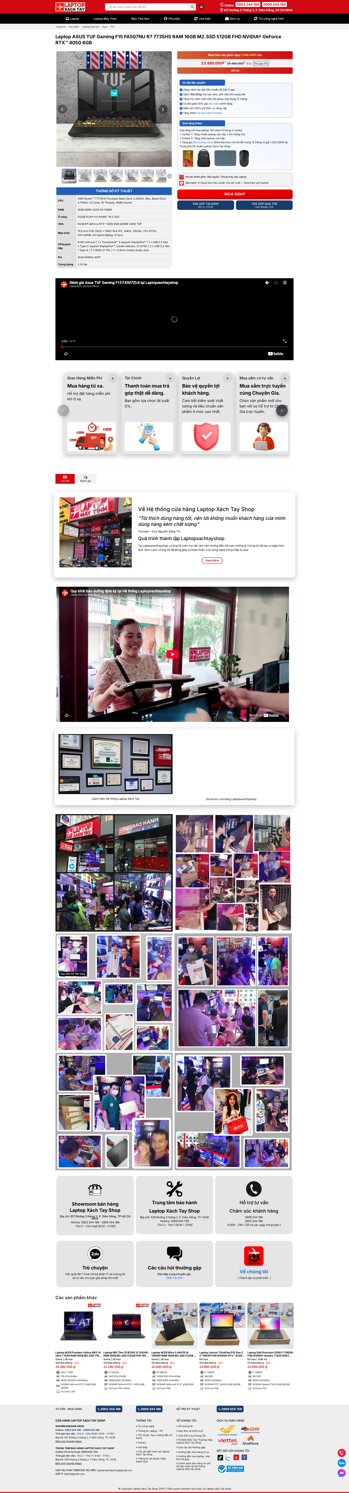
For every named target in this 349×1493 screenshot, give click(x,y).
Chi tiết (65, 480)
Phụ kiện (174, 18)
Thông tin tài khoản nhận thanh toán (151, 1460)
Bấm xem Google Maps (68, 1441)
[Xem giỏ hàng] (201, 6)
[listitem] (69, 176)
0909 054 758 (231, 1409)
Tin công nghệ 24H (271, 18)
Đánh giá (85, 480)
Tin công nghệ (146, 1426)
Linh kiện (205, 18)
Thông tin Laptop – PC (150, 1431)
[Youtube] (236, 1457)
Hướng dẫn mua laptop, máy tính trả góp (193, 1458)
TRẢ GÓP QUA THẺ (264, 205)
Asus (104, 26)
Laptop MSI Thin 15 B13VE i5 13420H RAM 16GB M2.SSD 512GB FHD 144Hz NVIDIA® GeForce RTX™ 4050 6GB (126, 1354)
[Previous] (64, 1339)
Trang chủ (60, 26)
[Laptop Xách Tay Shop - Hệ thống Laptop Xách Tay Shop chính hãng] (70, 6)
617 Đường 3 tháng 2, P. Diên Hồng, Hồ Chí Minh (258, 10)
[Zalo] (228, 1457)
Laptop (74, 18)
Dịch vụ (235, 18)
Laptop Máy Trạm (105, 18)
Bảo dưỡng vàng (203, 142)
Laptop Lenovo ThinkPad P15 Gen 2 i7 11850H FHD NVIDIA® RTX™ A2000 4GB (221, 1354)
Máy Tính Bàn (140, 18)
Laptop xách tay (90, 26)
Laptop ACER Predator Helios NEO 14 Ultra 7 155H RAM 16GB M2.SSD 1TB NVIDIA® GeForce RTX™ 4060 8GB (78, 1354)
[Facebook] (244, 1457)
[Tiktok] (220, 1457)
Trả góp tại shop (205, 205)
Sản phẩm (74, 26)
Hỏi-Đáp (142, 1447)
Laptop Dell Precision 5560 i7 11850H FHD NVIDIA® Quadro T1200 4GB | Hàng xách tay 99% (270, 1354)
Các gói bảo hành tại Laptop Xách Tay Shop (152, 1453)
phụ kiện (213, 103)
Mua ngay (235, 194)
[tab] (65, 479)
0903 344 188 (248, 4)
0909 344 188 (274, 4)
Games (142, 1442)
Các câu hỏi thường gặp (191, 1447)
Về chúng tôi (254, 1271)
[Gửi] (192, 7)
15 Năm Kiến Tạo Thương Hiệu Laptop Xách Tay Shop (194, 1441)
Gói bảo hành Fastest (209, 112)
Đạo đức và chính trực (190, 1431)
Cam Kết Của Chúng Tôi (192, 1435)
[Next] (285, 1339)
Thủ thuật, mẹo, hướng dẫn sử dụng (154, 1436)
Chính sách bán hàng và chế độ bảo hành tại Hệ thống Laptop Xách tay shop (193, 1466)
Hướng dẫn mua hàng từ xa (193, 1452)
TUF (112, 26)
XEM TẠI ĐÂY (174, 1278)
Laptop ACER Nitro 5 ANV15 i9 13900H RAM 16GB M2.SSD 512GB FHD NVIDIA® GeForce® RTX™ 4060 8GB (172, 1354)
